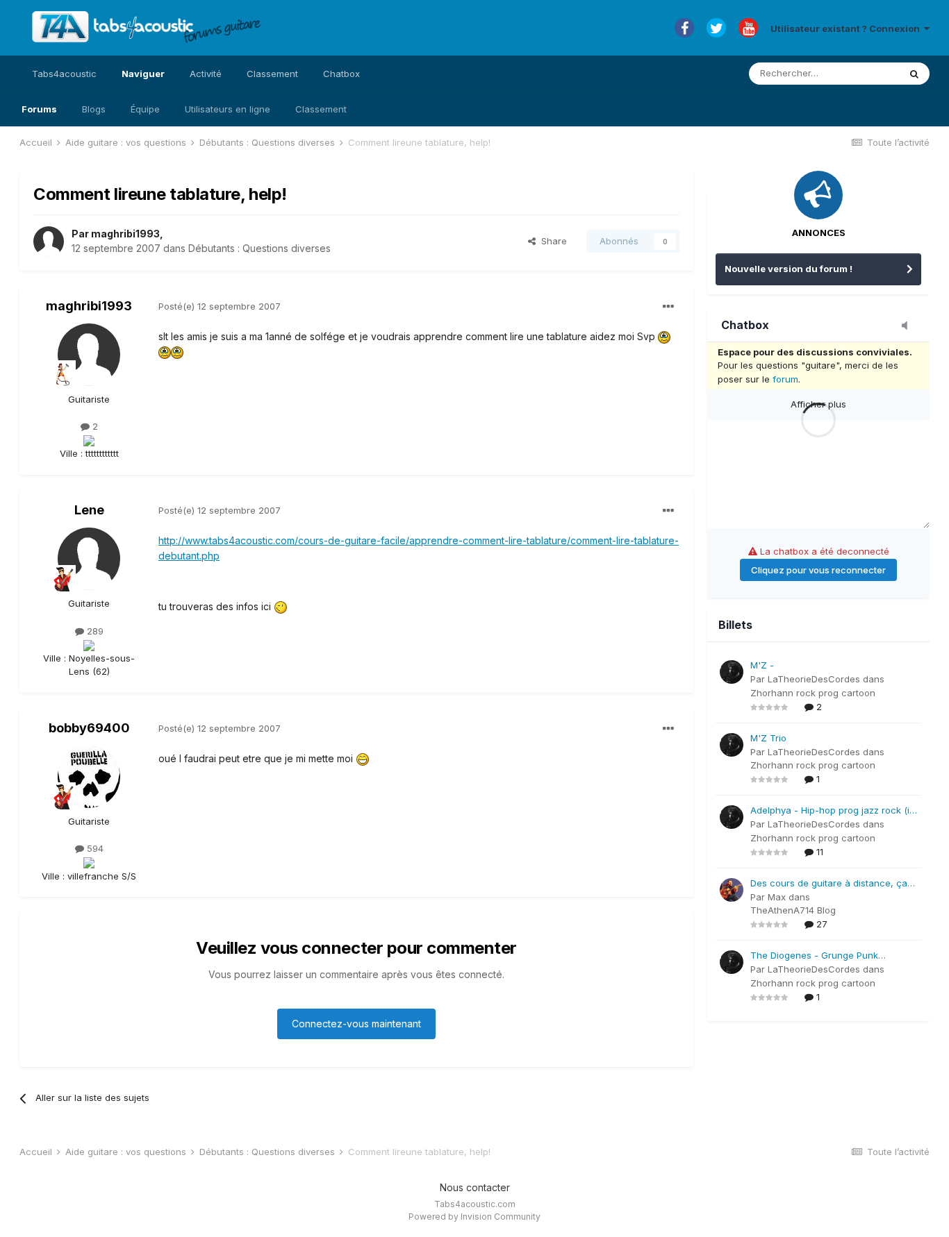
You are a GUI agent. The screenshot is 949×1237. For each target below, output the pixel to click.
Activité (206, 73)
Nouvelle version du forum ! (788, 268)
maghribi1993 (125, 233)
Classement (321, 109)
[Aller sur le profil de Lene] (89, 559)
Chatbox (341, 73)
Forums (39, 109)
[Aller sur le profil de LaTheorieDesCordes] (731, 672)
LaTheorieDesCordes (814, 678)
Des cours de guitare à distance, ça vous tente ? (828, 884)
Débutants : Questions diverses (259, 248)
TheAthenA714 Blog (793, 910)
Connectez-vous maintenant (356, 1023)
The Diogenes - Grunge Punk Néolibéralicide (814, 956)
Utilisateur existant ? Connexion (847, 28)
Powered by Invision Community (474, 1216)
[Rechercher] (914, 73)
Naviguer (143, 73)
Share (551, 240)
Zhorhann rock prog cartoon (812, 692)
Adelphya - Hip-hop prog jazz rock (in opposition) (832, 811)
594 (94, 848)
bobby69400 (89, 728)
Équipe (145, 109)
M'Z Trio (768, 737)
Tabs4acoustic (64, 73)
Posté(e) (219, 306)
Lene (89, 510)
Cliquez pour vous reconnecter (818, 569)
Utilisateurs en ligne (227, 109)
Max (777, 896)
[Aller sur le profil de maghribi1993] (48, 241)
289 (94, 631)
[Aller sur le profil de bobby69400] (89, 777)
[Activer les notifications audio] (909, 326)
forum (785, 379)
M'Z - (762, 665)
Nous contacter (475, 1187)
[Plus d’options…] (668, 306)
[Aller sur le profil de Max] (731, 890)
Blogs (94, 109)
